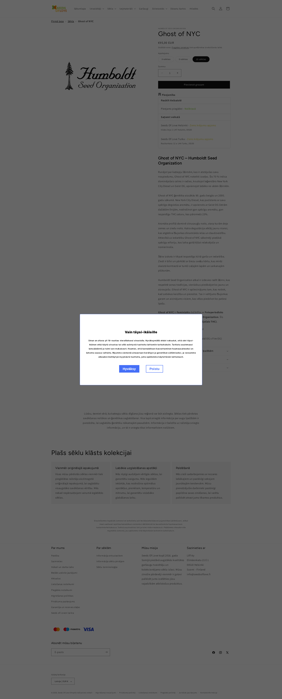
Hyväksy (129, 369)
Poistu (154, 369)
